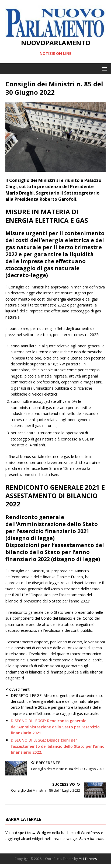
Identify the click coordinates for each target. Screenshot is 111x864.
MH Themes (88, 858)
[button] (104, 68)
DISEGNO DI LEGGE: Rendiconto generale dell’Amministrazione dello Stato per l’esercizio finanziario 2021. (55, 726)
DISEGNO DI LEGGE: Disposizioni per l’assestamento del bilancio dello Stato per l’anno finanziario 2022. (58, 746)
